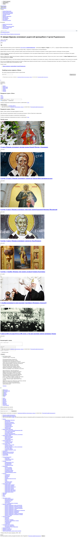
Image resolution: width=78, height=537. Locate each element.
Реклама (4, 400)
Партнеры (5, 404)
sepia (5, 40)
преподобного (27, 47)
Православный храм (7, 440)
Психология (5, 466)
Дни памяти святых (9, 432)
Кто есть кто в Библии (9, 422)
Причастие (7, 518)
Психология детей (8, 445)
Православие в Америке (10, 484)
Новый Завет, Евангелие (10, 420)
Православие (5, 88)
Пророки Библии (8, 424)
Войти (8, 32)
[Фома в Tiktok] (4, 392)
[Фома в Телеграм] (5, 391)
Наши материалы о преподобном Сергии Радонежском (14, 66)
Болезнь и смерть (8, 467)
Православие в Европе (9, 488)
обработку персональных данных (16, 106)
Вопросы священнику (7, 16)
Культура (4, 473)
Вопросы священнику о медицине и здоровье (14, 514)
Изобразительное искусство (10, 478)
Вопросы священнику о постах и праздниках (14, 434)
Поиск (4, 3)
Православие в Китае (9, 491)
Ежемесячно (11, 100)
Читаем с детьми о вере (7, 27)
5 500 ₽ (1, 98)
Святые (4, 89)
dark (3, 40)
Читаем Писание (8, 425)
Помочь (4, 5)
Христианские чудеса (9, 459)
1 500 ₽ (1, 96)
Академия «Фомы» (6, 14)
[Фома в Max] (4, 396)
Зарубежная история (9, 465)
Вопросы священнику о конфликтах (12, 511)
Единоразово (4, 100)
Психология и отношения (8, 13)
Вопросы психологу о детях (10, 449)
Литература (7, 475)
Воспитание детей (6, 443)
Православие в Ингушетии (10, 489)
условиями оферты (12, 105)
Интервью (5, 492)
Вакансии (5, 403)
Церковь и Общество (7, 529)
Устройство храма (8, 442)
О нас (4, 397)
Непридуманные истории (8, 12)
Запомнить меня (5, 352)
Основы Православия (7, 11)
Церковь (4, 90)
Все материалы (6, 18)
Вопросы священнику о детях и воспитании (13, 446)
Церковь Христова (6, 527)
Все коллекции (6, 28)
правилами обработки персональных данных (26, 413)
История (4, 461)
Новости (4, 15)
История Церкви (8, 463)
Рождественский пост (9, 499)
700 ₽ (1, 95)
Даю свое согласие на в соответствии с (23, 106)
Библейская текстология (10, 423)
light (1, 40)
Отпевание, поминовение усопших (12, 520)
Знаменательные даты (9, 462)
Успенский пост (8, 501)
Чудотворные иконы (9, 439)
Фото (4, 495)
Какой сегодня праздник (7, 24)
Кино (6, 479)
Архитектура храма (9, 441)
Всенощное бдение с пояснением (11, 526)
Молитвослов (5, 17)
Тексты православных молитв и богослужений (12, 530)
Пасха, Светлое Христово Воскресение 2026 (13, 430)
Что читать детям (8, 447)
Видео (4, 496)
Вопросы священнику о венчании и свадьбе (13, 506)
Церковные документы (7, 528)
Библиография (8, 428)
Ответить (4, 385)
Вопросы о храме (8, 515)
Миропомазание (8, 521)
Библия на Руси (8, 427)
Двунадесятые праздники (10, 431)
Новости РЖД (5, 455)
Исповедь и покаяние (9, 519)
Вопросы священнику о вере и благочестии (13, 505)
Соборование (7, 522)
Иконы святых (8, 438)
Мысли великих (8, 482)
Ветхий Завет (7, 421)
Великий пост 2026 (9, 500)
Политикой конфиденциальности (37, 106)
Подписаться (14, 411)
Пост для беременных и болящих (11, 503)
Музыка (6, 477)
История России (8, 464)
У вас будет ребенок (9, 448)
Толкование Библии (9, 426)
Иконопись (7, 476)
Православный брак (9, 471)
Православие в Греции (9, 487)
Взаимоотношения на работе (10, 472)
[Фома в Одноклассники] (6, 390)
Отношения (5, 450)
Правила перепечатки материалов (9, 416)
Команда (4, 402)
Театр (6, 480)
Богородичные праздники (10, 433)
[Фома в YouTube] (5, 393)
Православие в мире (7, 483)
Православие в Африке (9, 485)
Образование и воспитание (8, 452)
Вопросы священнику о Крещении (12, 512)
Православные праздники (8, 429)
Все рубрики (5, 19)
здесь (28, 102)
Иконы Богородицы (9, 436)
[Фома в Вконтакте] (5, 389)
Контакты (5, 401)
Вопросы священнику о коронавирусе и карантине (15, 510)
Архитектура (7, 474)
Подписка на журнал (7, 20)
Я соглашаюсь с (9, 105)
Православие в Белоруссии (10, 486)
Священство (7, 523)
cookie (13, 417)
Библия (4, 419)
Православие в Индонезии (10, 490)
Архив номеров (6, 405)
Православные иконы (7, 435)
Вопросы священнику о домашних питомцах (14, 508)
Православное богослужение (8, 26)
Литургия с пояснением (9, 525)
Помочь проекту (3, 104)
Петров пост (7, 502)
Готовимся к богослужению (8, 524)
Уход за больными (8, 468)
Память (4, 85)
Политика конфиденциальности (9, 415)
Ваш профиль (5, 2)
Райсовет (4, 25)
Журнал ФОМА (3, 34)
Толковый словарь (8, 481)
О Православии (8, 460)
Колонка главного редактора (8, 451)
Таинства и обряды (6, 516)
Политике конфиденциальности (34, 535)
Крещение (7, 517)
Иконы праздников (8, 437)
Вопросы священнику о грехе (11, 509)
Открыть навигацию (6, 1)
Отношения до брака (9, 470)
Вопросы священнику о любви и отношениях (14, 513)
